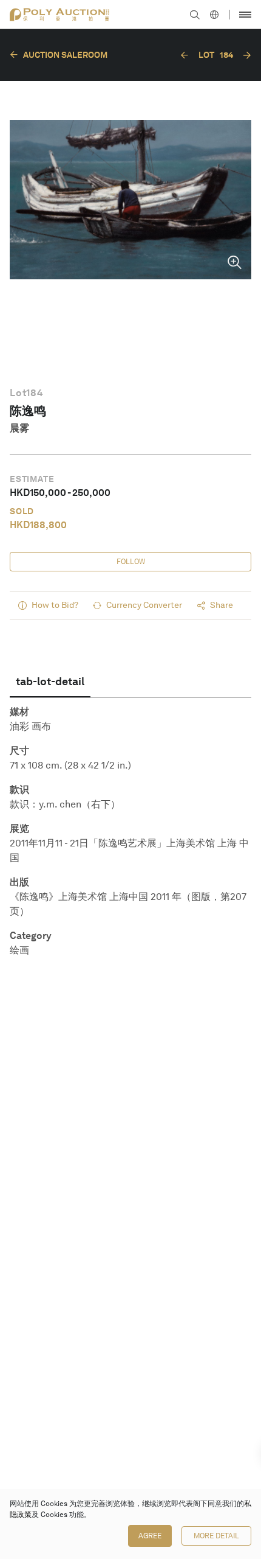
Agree (149, 1536)
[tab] (50, 681)
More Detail (216, 1536)
